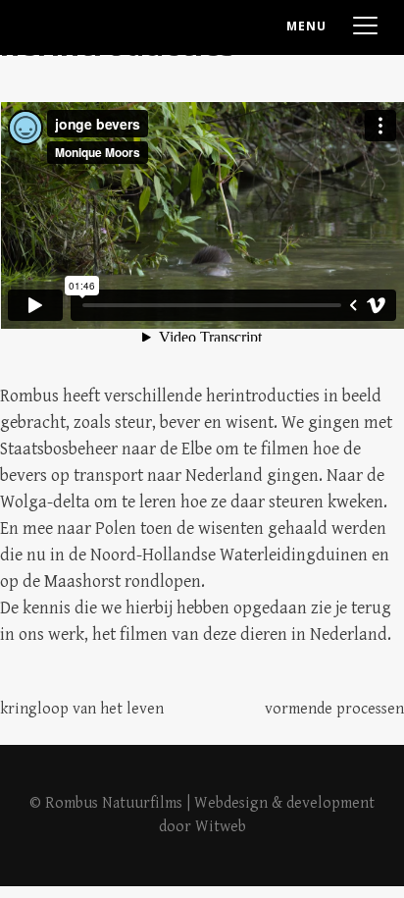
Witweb (220, 827)
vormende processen (334, 709)
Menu (306, 26)
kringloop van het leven (82, 709)
